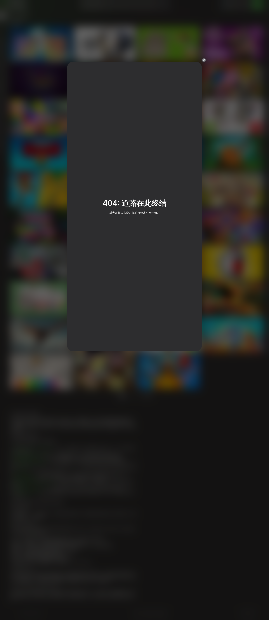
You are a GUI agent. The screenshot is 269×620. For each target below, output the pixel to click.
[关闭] (204, 60)
